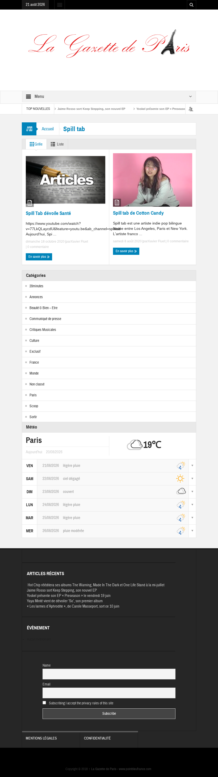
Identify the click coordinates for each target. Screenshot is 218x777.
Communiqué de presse (45, 319)
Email (47, 684)
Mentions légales (41, 738)
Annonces (36, 297)
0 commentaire (38, 247)
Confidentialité (97, 738)
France (34, 362)
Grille (39, 144)
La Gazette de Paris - (104, 769)
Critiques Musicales (43, 329)
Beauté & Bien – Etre (43, 308)
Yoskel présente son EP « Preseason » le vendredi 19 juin (165, 108)
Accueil (48, 129)
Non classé (37, 384)
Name (47, 665)
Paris (33, 395)
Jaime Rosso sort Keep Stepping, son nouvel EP (81, 108)
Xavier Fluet (79, 241)
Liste (60, 144)
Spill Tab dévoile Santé (48, 213)
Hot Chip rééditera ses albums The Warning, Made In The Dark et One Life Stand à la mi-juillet (95, 585)
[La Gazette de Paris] (109, 47)
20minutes (36, 286)
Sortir (33, 417)
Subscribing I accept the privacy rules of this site (80, 703)
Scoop (34, 406)
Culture (34, 340)
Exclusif (35, 351)
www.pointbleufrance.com (135, 769)
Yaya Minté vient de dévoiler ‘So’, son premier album (65, 601)
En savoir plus (37, 257)
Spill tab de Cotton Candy (138, 213)
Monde (34, 373)
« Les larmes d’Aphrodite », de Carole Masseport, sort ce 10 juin (73, 606)
